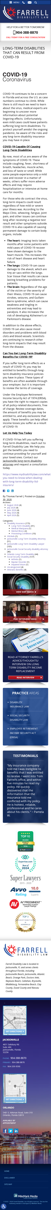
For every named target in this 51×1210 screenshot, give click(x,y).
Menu (16, 2)
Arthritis (14, 559)
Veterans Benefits (15, 569)
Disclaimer (9, 1178)
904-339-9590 (14, 1066)
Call (23, 2)
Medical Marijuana (19, 528)
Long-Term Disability (20, 526)
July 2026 (11, 507)
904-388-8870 (27, 32)
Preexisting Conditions (21, 533)
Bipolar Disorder (18, 562)
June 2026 (11, 510)
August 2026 (13, 505)
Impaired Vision (18, 564)
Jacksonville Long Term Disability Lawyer (25, 543)
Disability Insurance (16, 523)
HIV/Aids (11, 536)
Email (29, 2)
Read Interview (25, 677)
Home (6, 1171)
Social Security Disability (18, 556)
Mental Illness (17, 531)
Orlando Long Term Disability (20, 554)
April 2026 (11, 515)
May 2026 (11, 512)
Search (35, 2)
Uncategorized (13, 567)
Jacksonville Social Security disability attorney (27, 549)
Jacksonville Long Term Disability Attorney (26, 538)
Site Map (8, 1184)
